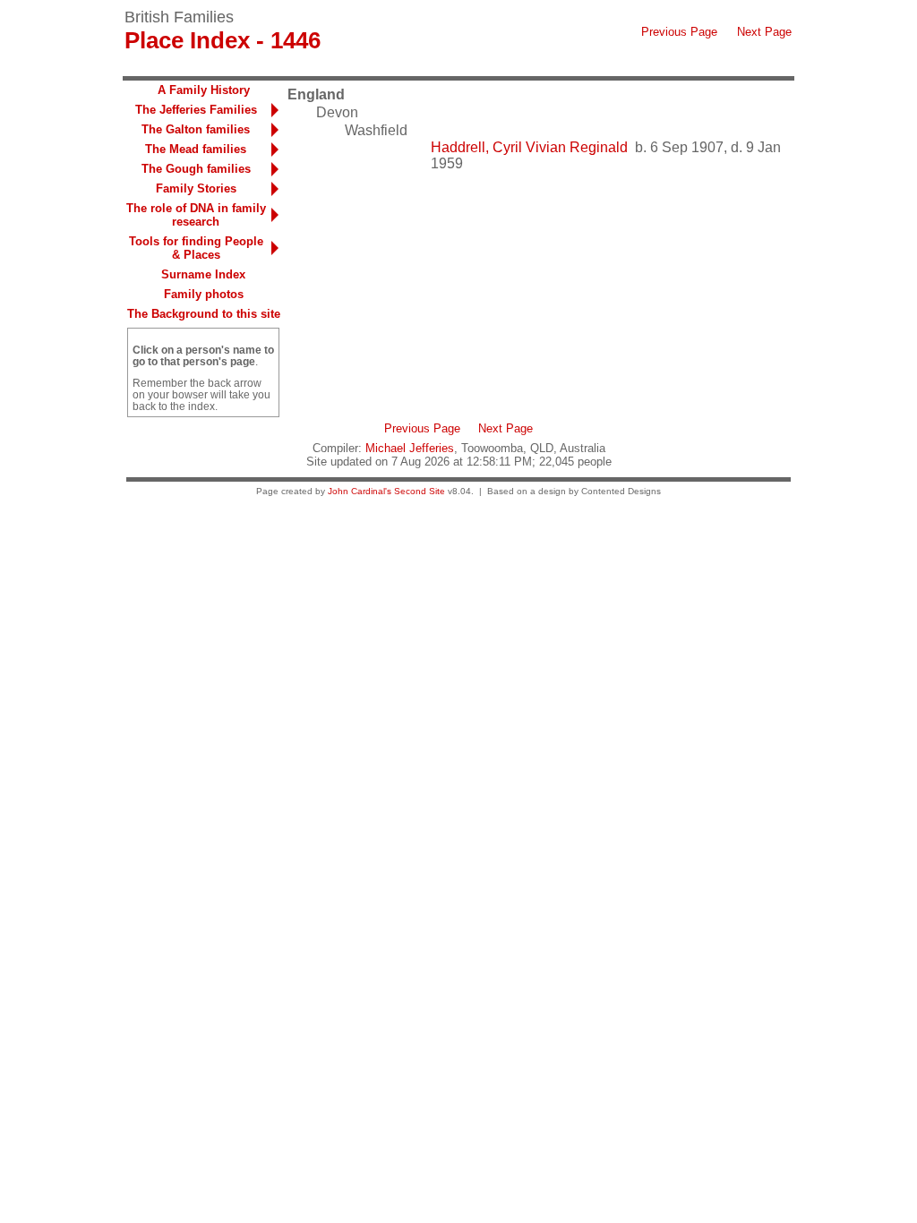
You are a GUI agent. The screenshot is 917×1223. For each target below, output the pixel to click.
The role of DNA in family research (196, 214)
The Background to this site (203, 314)
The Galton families (195, 129)
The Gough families (196, 168)
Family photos (204, 294)
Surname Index (203, 274)
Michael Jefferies (409, 448)
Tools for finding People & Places (196, 248)
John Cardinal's (359, 491)
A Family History (204, 90)
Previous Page (679, 31)
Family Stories (196, 188)
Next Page (764, 31)
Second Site (419, 491)
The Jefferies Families (196, 109)
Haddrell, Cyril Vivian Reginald (529, 147)
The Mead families (195, 149)
